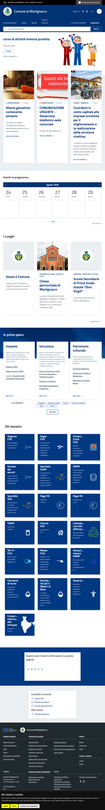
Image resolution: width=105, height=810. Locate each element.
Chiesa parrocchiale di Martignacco (50, 285)
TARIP (10, 523)
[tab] (45, 221)
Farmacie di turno (12, 581)
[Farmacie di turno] (27, 593)
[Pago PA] (60, 505)
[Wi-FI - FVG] (27, 561)
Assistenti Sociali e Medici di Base (46, 584)
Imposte (11, 346)
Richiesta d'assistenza (61, 777)
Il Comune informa (12, 103)
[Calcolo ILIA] (60, 532)
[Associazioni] (93, 593)
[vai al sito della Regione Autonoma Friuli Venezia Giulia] (23, 2)
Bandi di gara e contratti (36, 777)
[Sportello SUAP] (60, 477)
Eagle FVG (43, 437)
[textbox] (52, 669)
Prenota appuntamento (43, 705)
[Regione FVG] (27, 447)
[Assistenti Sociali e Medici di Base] (60, 593)
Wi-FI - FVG (11, 551)
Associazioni (80, 580)
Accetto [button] (5, 806)
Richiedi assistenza (41, 702)
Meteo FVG (43, 551)
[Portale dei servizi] (27, 476)
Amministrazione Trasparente (39, 772)
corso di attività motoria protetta (26, 39)
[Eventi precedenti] (5, 184)
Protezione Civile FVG (79, 439)
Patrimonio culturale (81, 348)
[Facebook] (82, 11)
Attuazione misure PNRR (79, 553)
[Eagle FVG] (60, 447)
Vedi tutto (96, 223)
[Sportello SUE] (27, 505)
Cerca (96, 29)
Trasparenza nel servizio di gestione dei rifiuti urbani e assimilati (62, 786)
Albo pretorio (33, 782)
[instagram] (86, 11)
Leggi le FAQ (39, 698)
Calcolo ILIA (44, 524)
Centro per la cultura (90, 274)
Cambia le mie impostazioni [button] (29, 806)
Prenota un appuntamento (87, 777)
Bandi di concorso (34, 779)
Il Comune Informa (78, 22)
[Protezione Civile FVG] (93, 447)
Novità (81, 736)
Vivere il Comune (18, 276)
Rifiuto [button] (14, 806)
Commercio (84, 103)
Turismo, (76, 103)
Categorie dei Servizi (36, 736)
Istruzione (46, 346)
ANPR (76, 466)
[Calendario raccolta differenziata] (93, 532)
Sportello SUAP (45, 467)
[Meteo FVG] (60, 561)
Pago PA (45, 496)
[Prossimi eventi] (99, 184)
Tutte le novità (9, 56)
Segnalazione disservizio (62, 782)
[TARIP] (27, 532)
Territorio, (77, 274)
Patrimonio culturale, (48, 274)
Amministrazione (9, 736)
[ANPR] (93, 476)
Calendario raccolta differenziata (80, 526)
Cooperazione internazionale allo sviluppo (15, 620)
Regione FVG (12, 437)
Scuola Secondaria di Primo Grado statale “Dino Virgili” (86, 285)
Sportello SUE (12, 497)
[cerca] (99, 11)
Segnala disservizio (41, 714)
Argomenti (95, 22)
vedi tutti (52, 412)
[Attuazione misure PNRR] (93, 561)
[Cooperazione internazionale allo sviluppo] (27, 624)
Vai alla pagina (12, 136)
